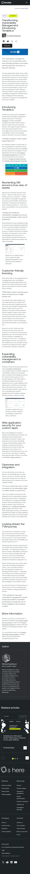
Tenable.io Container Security (17, 159)
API (11, 510)
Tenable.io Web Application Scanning (16, 161)
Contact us (20, 822)
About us (4, 822)
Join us (18, 834)
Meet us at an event (22, 831)
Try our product (21, 825)
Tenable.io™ (5, 120)
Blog (4, 15)
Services (19, 785)
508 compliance (6, 853)
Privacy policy (5, 844)
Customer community (22, 801)
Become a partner (6, 785)
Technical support (21, 788)
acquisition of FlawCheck (13, 369)
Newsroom (4, 828)
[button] (2, 758)
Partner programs (6, 794)
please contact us (15, 457)
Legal (3, 850)
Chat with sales (21, 828)
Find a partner (5, 788)
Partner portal (5, 791)
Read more (5, 692)
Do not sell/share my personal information (13, 847)
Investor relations (6, 831)
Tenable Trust (20, 804)
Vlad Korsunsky (9, 747)
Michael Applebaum (15, 35)
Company (13, 15)
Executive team (6, 825)
